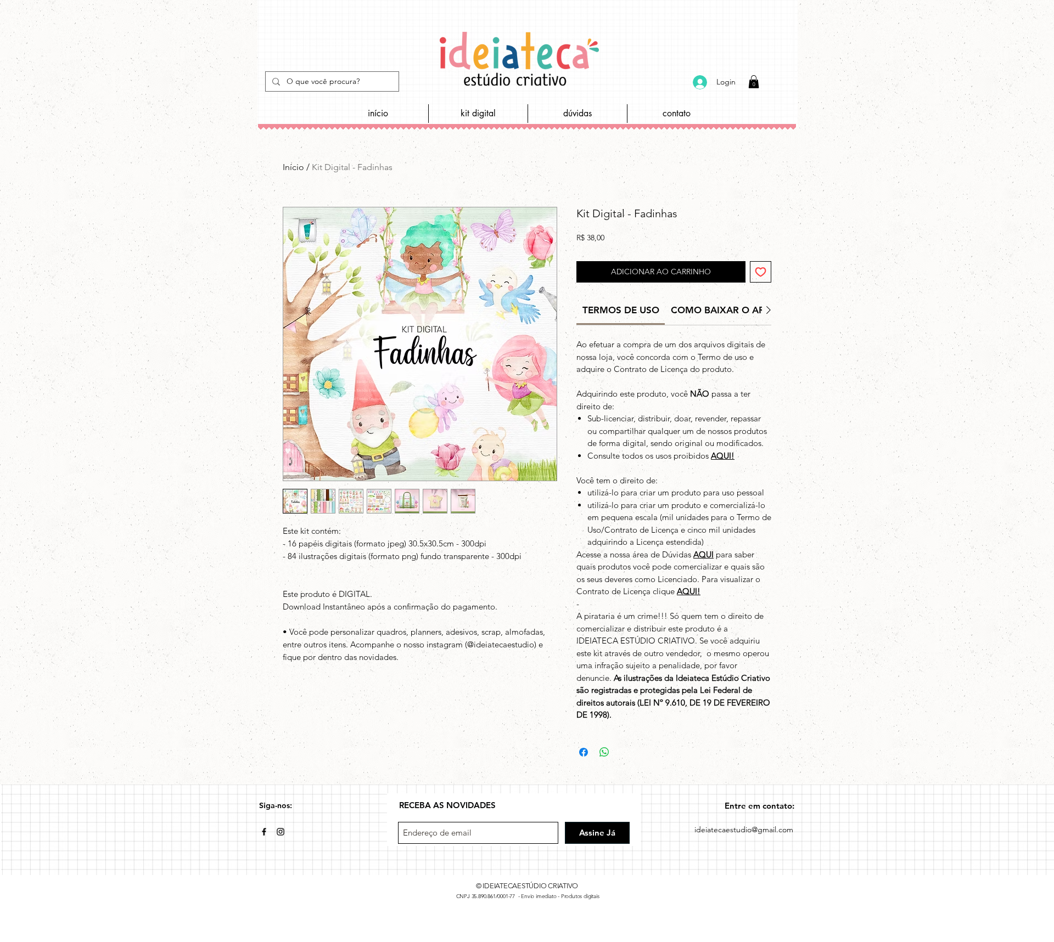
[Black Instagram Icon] (280, 832)
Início (293, 167)
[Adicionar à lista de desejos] (760, 272)
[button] (753, 81)
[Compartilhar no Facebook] (583, 752)
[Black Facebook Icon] (264, 832)
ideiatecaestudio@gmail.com (743, 829)
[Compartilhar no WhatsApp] (604, 752)
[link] (620, 309)
